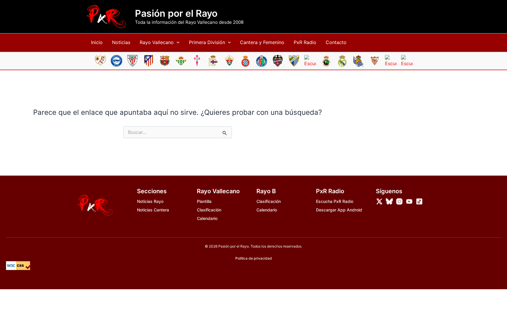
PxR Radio (305, 42)
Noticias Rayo (150, 201)
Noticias (121, 42)
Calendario (207, 218)
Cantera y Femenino (262, 42)
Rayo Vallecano (157, 42)
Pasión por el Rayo (176, 13)
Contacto (336, 42)
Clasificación (209, 209)
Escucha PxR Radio (334, 201)
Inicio (97, 42)
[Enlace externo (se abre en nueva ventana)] (379, 201)
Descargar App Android (339, 209)
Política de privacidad (253, 258)
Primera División (207, 42)
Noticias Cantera (153, 209)
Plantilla (204, 201)
